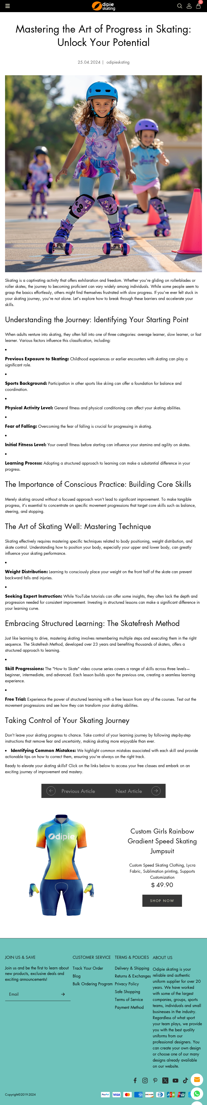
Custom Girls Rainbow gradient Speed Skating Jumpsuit (162, 841)
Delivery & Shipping (132, 968)
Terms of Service (129, 999)
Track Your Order (88, 968)
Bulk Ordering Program (93, 984)
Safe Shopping (127, 991)
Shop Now (162, 900)
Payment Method (129, 1007)
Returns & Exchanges (133, 976)
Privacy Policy (127, 984)
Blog (77, 976)
